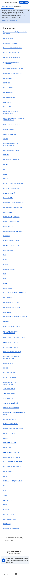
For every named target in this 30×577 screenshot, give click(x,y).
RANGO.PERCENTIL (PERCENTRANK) (14, 337)
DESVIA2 (6, 155)
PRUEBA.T (6, 486)
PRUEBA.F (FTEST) (9, 193)
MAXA (5, 260)
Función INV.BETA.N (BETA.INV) (12, 73)
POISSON (6, 368)
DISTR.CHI (6, 83)
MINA (4, 279)
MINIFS (5, 283)
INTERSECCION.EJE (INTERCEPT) (13, 231)
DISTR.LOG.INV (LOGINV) (11, 245)
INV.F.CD (6, 174)
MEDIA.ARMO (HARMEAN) (11, 222)
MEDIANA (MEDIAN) (9, 269)
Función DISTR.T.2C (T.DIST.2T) (12, 462)
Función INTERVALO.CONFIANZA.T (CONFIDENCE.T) (13, 119)
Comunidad (17, 6)
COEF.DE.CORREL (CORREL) (12, 125)
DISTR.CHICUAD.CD (9, 97)
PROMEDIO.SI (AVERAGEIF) (11, 57)
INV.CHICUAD (7, 102)
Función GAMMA (8, 198)
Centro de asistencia (7, 6)
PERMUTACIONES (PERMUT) (12, 352)
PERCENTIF (6, 524)
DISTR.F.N (6, 164)
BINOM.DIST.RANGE (9, 519)
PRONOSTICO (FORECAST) (11, 188)
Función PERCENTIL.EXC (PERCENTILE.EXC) (10, 332)
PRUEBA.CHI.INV (8, 88)
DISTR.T (5, 476)
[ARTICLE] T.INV (8, 471)
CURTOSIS (6, 236)
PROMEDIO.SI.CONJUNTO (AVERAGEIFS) (11, 63)
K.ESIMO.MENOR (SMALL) (11, 424)
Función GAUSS (7, 212)
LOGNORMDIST (8, 250)
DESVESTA (6, 438)
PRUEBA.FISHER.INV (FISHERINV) (13, 183)
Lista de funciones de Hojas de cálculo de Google (15, 33)
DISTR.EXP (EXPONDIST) (11, 160)
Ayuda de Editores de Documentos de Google (11, 2)
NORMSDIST (7, 312)
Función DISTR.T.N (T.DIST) (11, 457)
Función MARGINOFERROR (11, 528)
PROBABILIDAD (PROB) (10, 373)
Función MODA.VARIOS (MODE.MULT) (14, 293)
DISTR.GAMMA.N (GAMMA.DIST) (13, 207)
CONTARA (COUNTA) (9, 134)
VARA (5, 495)
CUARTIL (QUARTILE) (9, 377)
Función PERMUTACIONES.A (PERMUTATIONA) (11, 357)
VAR (4, 490)
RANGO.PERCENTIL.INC (10, 347)
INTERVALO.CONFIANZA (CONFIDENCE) (10, 112)
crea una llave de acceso (8, 20)
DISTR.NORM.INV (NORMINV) (12, 307)
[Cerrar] (29, 11)
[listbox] (8, 574)
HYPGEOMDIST (8, 226)
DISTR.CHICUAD (8, 92)
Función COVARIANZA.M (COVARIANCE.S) (10, 144)
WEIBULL (6, 509)
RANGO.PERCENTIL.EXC (10, 342)
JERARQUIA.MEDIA (9, 393)
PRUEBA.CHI (7, 107)
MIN (4, 274)
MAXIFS (5, 264)
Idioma (6, 571)
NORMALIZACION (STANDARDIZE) (13, 429)
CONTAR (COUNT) (8, 129)
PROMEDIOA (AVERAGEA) (11, 53)
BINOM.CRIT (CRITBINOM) (11, 150)
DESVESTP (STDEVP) (9, 443)
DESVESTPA (7, 448)
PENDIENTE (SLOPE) (9, 419)
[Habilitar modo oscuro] (16, 574)
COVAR (5, 139)
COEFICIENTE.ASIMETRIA (11, 408)
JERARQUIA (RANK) (9, 389)
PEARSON (6, 321)
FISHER (5, 179)
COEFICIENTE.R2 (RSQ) (10, 403)
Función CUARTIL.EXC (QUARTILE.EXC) (10, 383)
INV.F (4, 169)
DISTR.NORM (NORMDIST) (11, 302)
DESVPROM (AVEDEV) (10, 38)
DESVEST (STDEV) (9, 433)
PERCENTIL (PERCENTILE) (11, 326)
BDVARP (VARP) (8, 500)
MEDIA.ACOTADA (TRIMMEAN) (12, 481)
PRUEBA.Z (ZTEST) (9, 514)
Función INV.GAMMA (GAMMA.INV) (13, 202)
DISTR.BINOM (7, 78)
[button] (3, 2)
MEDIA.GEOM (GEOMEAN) (11, 217)
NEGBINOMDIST (8, 298)
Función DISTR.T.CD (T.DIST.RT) (12, 467)
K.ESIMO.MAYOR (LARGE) (11, 241)
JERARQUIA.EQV (8, 398)
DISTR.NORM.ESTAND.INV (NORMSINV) (15, 317)
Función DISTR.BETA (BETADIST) (13, 69)
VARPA (5, 505)
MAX (4, 255)
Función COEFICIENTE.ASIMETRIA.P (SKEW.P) (14, 413)
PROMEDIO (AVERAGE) (10, 43)
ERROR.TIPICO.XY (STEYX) (11, 452)
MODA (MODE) (7, 288)
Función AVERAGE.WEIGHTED (12, 48)
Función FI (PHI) (8, 363)
